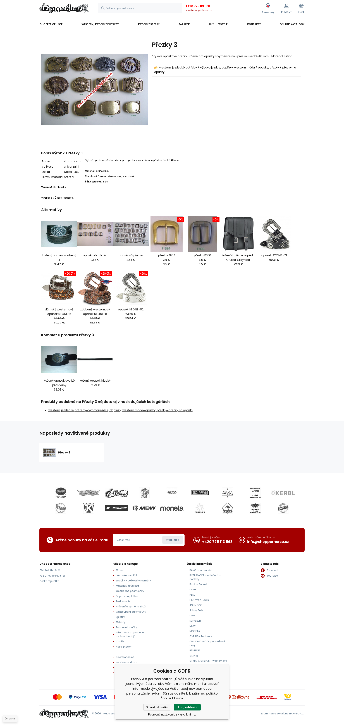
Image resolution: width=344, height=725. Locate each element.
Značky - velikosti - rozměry (133, 580)
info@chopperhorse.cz (199, 10)
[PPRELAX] (199, 508)
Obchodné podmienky (130, 591)
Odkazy (120, 622)
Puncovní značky (126, 627)
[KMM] (61, 508)
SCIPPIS (194, 655)
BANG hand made (201, 570)
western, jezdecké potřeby (178, 67)
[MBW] (144, 508)
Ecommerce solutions (274, 713)
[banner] (64, 8)
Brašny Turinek (199, 584)
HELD (192, 594)
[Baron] (88, 493)
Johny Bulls (196, 610)
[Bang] (61, 493)
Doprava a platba (127, 596)
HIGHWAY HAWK (199, 600)
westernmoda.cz (126, 662)
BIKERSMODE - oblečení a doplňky (205, 577)
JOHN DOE (196, 605)
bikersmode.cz (125, 657)
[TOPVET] (283, 508)
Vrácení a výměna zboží (131, 606)
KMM (192, 615)
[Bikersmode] (116, 493)
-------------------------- (134, 652)
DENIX (193, 589)
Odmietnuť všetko (157, 707)
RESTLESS (195, 650)
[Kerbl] (283, 493)
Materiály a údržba (127, 586)
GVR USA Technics (201, 636)
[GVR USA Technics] (227, 493)
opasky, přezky (268, 67)
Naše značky (124, 646)
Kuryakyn (195, 620)
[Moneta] (172, 508)
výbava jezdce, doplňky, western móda (227, 67)
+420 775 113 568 (198, 6)
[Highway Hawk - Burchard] (255, 493)
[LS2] (116, 508)
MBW (193, 626)
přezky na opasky (181, 410)
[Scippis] (227, 508)
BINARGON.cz (297, 713)
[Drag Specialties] (172, 493)
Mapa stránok (111, 713)
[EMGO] (199, 493)
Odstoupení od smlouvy (131, 612)
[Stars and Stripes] (255, 508)
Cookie (120, 641)
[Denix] (144, 493)
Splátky (120, 617)
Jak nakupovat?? (126, 575)
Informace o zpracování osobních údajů (131, 634)
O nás (119, 570)
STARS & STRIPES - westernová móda (208, 662)
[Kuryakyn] (88, 508)
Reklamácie (123, 601)
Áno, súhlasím (187, 707)
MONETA (195, 631)
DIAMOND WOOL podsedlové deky (207, 643)
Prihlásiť (172, 540)
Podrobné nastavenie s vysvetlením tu (172, 714)
